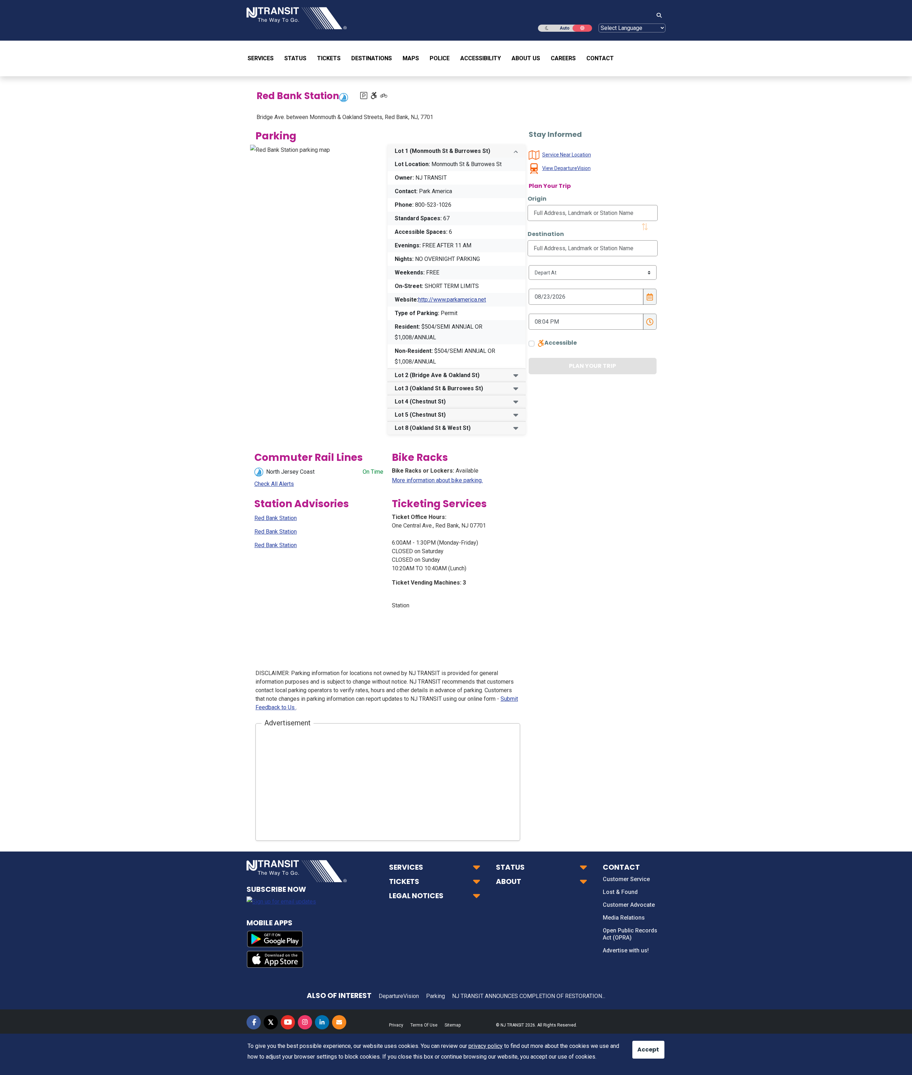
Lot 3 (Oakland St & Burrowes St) (439, 388)
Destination (546, 234)
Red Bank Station (275, 518)
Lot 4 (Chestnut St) (420, 401)
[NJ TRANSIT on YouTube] (288, 1022)
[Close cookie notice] (643, 1046)
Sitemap (453, 1025)
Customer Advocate (629, 904)
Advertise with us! (626, 950)
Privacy (396, 1025)
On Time (373, 471)
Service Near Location (566, 155)
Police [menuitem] (440, 58)
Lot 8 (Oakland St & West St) (433, 428)
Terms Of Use (423, 1025)
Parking (435, 996)
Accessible (560, 343)
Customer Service (626, 879)
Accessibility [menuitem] (480, 58)
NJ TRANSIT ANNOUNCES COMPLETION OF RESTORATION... (528, 996)
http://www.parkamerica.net (452, 299)
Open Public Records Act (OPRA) (630, 934)
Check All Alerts (274, 483)
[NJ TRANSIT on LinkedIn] (322, 1022)
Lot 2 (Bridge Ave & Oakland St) (437, 375)
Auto (565, 28)
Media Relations (624, 917)
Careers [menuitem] (563, 58)
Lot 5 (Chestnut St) (420, 414)
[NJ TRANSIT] (297, 17)
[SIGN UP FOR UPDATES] (339, 1022)
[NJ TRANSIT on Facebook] (254, 1022)
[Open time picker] (650, 322)
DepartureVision (399, 996)
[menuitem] (263, 58)
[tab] (456, 151)
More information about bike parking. (437, 480)
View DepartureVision (566, 168)
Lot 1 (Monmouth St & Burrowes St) (442, 151)
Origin (537, 199)
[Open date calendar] (650, 297)
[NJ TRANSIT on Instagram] (305, 1022)
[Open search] (657, 15)
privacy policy (485, 1046)
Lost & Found (620, 892)
